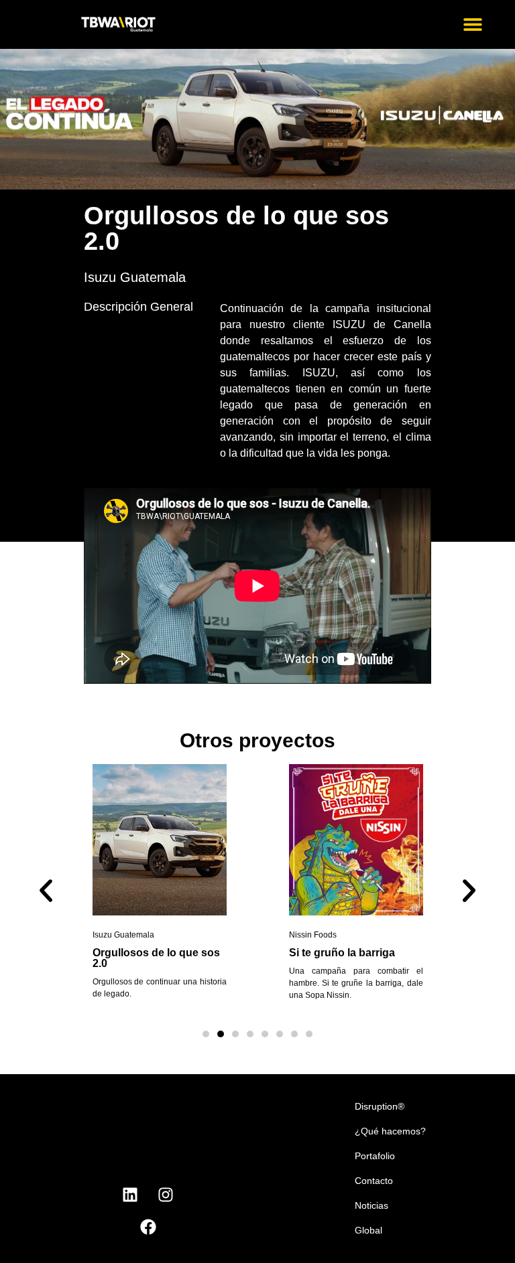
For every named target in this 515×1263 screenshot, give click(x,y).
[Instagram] (166, 1195)
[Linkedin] (130, 1195)
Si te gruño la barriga (342, 952)
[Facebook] (148, 1227)
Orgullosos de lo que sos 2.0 (156, 958)
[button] (46, 890)
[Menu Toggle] (473, 24)
